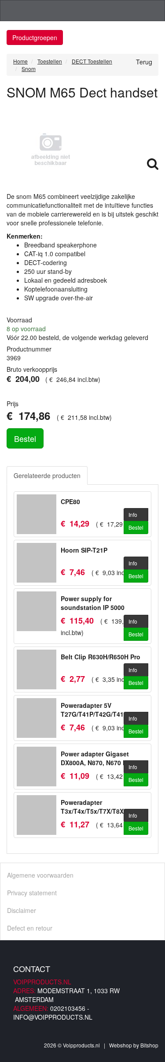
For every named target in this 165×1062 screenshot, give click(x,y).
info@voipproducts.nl (52, 1017)
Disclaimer (21, 910)
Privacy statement (32, 892)
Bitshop (149, 1045)
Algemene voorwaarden (40, 875)
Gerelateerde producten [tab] (47, 475)
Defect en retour (29, 928)
